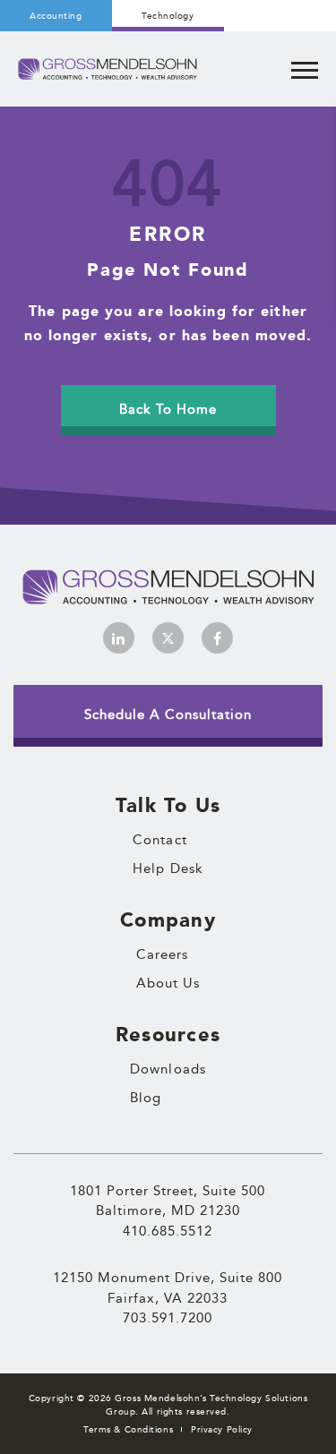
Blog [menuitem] (145, 1098)
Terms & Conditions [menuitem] (128, 1429)
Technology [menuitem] (168, 15)
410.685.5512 (167, 1230)
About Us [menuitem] (168, 983)
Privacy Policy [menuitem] (222, 1429)
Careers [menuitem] (162, 954)
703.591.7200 (167, 1317)
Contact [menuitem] (160, 840)
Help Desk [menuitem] (168, 868)
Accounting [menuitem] (56, 15)
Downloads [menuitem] (168, 1069)
